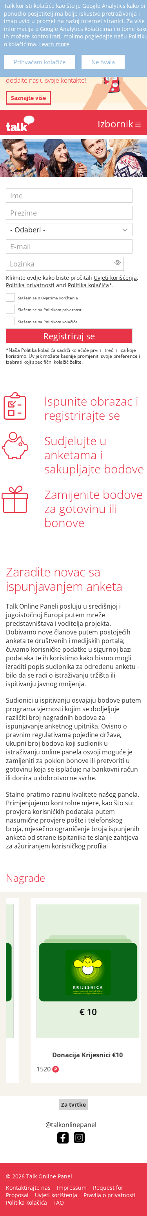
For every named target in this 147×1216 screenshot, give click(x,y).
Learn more (54, 44)
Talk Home (20, 123)
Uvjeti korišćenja (115, 277)
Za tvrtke (73, 1104)
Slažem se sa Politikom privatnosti (50, 309)
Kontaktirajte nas (28, 1187)
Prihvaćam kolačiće (39, 62)
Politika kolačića (88, 285)
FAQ (58, 1202)
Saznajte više (28, 97)
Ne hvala (103, 62)
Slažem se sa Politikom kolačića (48, 321)
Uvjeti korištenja (56, 1195)
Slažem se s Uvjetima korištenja (48, 298)
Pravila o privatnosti (109, 1195)
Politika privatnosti (30, 285)
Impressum (72, 1187)
